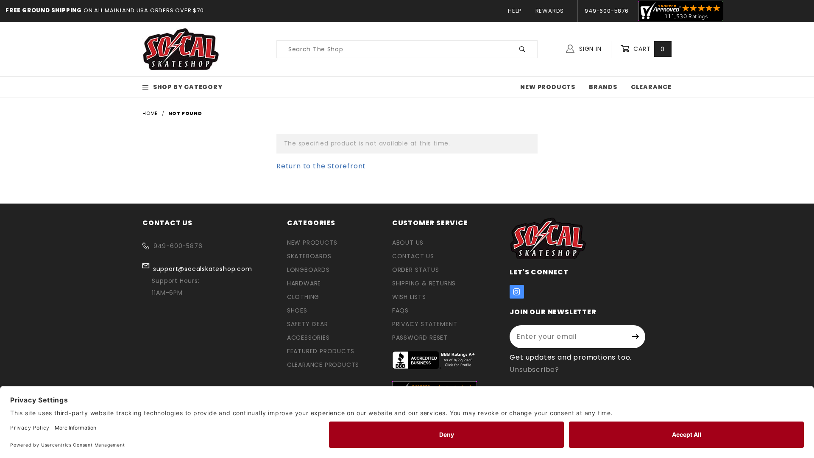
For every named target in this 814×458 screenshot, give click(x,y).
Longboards (308, 269)
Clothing (303, 297)
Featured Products (320, 351)
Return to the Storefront (321, 166)
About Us (408, 242)
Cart (648, 49)
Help (514, 11)
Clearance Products (323, 364)
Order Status (415, 269)
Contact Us (413, 256)
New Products (547, 87)
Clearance (651, 87)
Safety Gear (307, 324)
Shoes (297, 310)
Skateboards (309, 256)
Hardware (304, 283)
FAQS (400, 310)
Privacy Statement (424, 324)
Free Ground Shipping (44, 10)
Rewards (549, 11)
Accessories (308, 337)
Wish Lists (409, 297)
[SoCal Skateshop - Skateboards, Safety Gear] (181, 49)
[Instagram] (517, 292)
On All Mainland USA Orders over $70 (143, 10)
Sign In (589, 49)
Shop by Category (188, 87)
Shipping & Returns (424, 283)
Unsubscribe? (534, 369)
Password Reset (420, 337)
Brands (603, 87)
